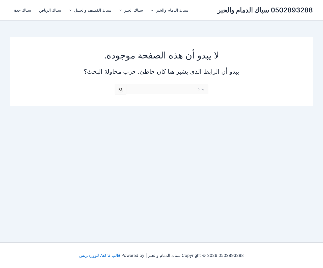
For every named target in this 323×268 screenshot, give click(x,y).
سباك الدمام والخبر (172, 10)
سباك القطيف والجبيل (92, 10)
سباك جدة (22, 10)
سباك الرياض (50, 10)
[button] (153, 10)
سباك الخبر (133, 10)
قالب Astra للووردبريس (99, 255)
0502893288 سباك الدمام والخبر (265, 10)
